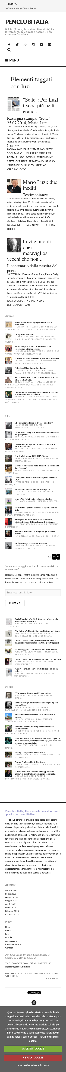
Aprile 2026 (10, 904)
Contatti (9, 948)
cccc (23, 169)
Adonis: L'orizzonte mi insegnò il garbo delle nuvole (35, 532)
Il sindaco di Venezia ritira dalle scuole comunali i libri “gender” (37, 466)
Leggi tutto (13, 146)
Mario (18, 153)
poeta (11, 157)
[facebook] (8, 45)
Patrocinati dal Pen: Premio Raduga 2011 (33, 489)
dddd (11, 229)
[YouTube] (41, 45)
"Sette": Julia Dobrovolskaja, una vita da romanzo (38, 659)
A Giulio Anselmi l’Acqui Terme (20, 8)
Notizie (8, 937)
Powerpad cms (13, 973)
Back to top (52, 979)
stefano (40, 165)
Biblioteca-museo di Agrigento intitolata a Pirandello (33, 323)
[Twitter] (17, 45)
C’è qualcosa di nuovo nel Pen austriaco (33, 693)
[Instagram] (33, 45)
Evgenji (30, 157)
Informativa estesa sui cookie (33, 1065)
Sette (10, 161)
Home (8, 927)
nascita (29, 165)
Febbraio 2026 (12, 911)
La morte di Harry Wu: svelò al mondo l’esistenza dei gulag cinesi (37, 433)
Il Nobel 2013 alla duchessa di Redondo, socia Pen (37, 358)
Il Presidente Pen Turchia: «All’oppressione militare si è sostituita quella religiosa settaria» (35, 772)
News (49, 149)
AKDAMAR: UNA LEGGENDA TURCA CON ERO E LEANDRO (36, 378)
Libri (7, 934)
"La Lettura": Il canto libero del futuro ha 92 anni (37, 630)
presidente (37, 153)
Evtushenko (45, 157)
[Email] (49, 45)
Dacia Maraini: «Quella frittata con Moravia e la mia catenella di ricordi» (36, 620)
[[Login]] (2, 1001)
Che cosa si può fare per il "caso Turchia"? (34, 422)
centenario (15, 165)
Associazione (11, 941)
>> (58, 557)
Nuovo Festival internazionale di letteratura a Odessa (35, 715)
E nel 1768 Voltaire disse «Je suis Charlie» (33, 498)
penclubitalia (27, 22)
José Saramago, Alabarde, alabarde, (31, 543)
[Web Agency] (34, 993)
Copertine (23, 301)
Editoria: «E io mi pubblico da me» (30, 367)
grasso (50, 161)
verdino (12, 169)
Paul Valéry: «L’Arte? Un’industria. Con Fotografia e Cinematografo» (33, 347)
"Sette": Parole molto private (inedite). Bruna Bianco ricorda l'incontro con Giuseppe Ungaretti (37, 641)
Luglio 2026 (10, 894)
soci (10, 153)
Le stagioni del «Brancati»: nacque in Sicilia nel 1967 (36, 478)
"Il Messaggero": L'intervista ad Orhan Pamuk (36, 649)
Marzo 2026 (11, 908)
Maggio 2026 (11, 901)
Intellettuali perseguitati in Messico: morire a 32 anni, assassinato (36, 445)
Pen (48, 153)
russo (20, 157)
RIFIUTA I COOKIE (33, 1058)
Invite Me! (15, 603)
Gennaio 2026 (12, 915)
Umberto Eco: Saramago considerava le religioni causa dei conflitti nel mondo (36, 393)
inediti (45, 225)
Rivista (8, 931)
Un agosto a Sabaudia (24, 334)
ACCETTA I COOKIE (33, 1049)
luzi (53, 225)
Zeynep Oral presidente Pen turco (30, 752)
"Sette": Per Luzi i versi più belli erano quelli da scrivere (36, 670)
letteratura (15, 305)
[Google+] (25, 45)
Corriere (21, 161)
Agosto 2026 (11, 890)
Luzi (26, 153)
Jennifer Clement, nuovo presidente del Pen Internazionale (34, 727)
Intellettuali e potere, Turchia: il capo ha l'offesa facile (36, 508)
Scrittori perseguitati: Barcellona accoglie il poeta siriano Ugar (36, 703)
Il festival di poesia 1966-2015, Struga (31, 455)
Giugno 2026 (11, 897)
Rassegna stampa (28, 149)
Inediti (21, 225)
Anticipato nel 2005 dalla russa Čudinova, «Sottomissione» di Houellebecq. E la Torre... (35, 520)
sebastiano (36, 161)
